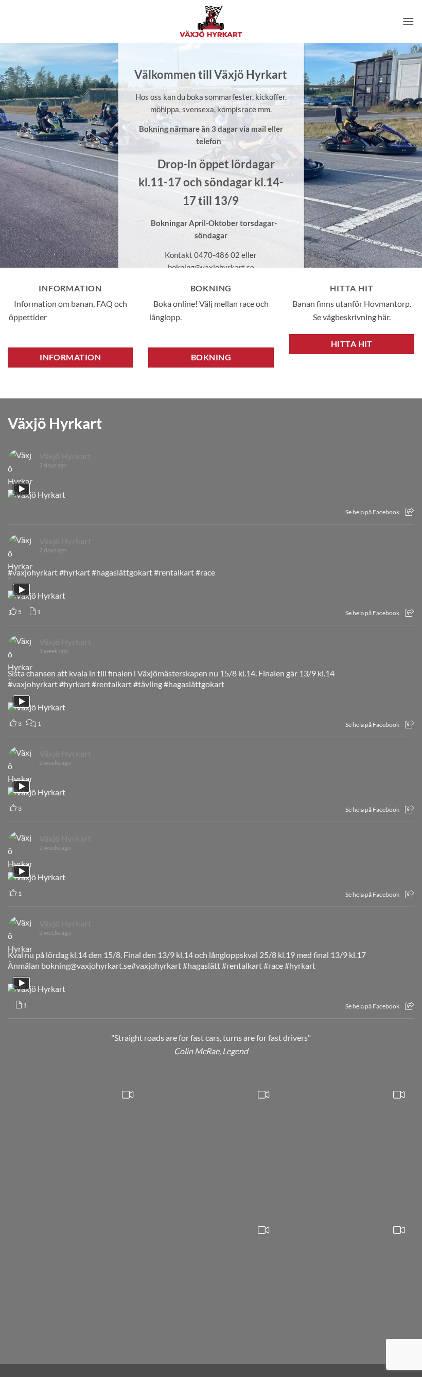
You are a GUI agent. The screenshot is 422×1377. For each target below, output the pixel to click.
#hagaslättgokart (122, 572)
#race (205, 572)
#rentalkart (174, 572)
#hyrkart (74, 572)
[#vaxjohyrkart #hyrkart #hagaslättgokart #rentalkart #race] (75, 1148)
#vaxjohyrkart (33, 572)
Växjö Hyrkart (55, 423)
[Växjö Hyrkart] (211, 21)
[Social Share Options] (409, 512)
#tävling (147, 684)
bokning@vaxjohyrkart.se (86, 965)
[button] (408, 21)
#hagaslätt (201, 965)
